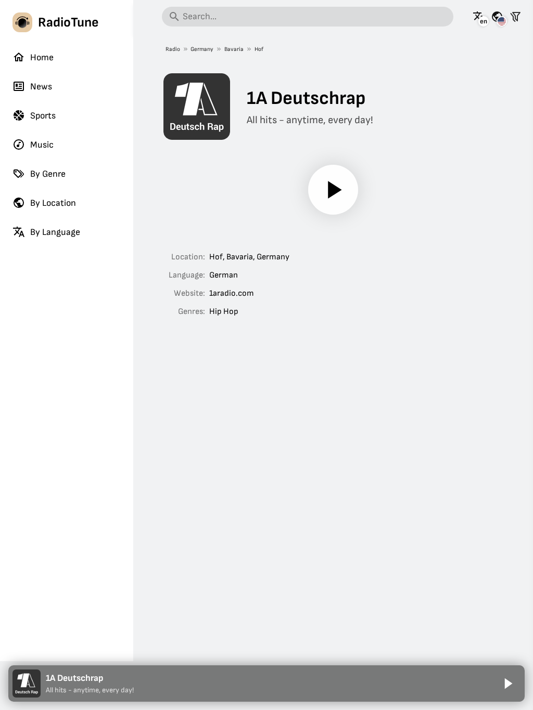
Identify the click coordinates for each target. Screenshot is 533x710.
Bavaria (234, 49)
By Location (53, 203)
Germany (202, 49)
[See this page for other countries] (497, 16)
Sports (43, 115)
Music (42, 144)
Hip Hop (223, 312)
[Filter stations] (515, 16)
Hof (259, 49)
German (223, 275)
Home (42, 57)
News (41, 86)
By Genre (48, 173)
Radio (173, 49)
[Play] (333, 190)
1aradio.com (231, 293)
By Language (55, 232)
